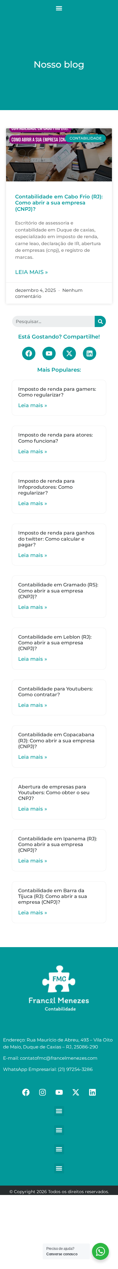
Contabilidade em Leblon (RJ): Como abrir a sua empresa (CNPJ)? (55, 642)
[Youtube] (49, 353)
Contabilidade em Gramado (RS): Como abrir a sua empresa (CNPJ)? (58, 590)
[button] (59, 8)
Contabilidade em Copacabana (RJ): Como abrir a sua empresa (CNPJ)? (56, 740)
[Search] (100, 321)
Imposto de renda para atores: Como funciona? (55, 438)
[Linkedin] (89, 353)
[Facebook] (28, 353)
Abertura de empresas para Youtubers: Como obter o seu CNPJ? (54, 792)
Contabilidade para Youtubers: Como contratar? (55, 691)
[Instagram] (42, 1092)
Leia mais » (31, 272)
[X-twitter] (69, 353)
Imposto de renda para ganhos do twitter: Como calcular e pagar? (56, 538)
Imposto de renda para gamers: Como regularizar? (57, 392)
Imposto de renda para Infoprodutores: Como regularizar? (46, 486)
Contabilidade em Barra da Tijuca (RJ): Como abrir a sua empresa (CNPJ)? (52, 896)
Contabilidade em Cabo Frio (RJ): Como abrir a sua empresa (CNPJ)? (59, 203)
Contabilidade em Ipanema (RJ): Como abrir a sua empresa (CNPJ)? (57, 844)
